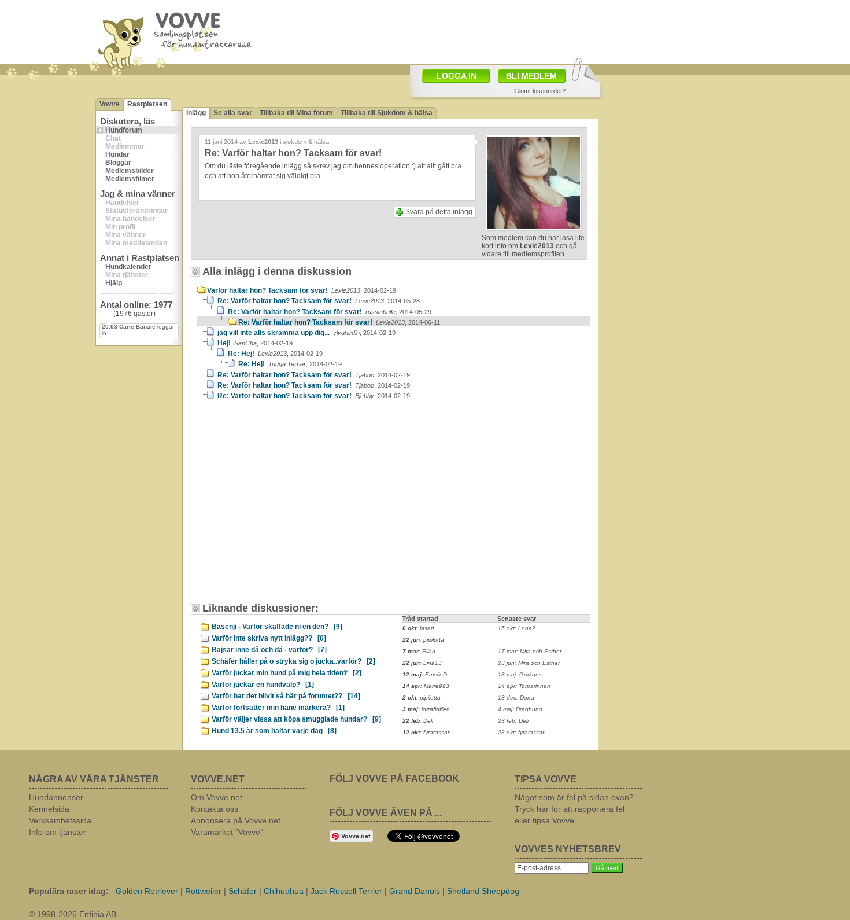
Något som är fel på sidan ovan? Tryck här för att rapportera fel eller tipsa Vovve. (574, 809)
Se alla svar (232, 113)
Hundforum (123, 130)
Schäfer (242, 891)
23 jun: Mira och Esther (529, 663)
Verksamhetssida (60, 820)
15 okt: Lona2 (516, 628)
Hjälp (113, 283)
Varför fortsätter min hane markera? (278, 708)
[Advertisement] (295, 507)
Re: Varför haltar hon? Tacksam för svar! (318, 301)
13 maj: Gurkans (520, 674)
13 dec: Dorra (516, 697)
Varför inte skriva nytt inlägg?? (269, 638)
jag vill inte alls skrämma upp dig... (306, 333)
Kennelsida (49, 809)
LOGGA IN (456, 75)
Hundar (117, 154)
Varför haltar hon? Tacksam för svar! (301, 290)
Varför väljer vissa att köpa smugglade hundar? (296, 719)
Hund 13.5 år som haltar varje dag (274, 731)
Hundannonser (56, 797)
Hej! (255, 343)
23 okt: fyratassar (521, 732)
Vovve (109, 104)
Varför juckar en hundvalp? (263, 684)
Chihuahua (284, 891)
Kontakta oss (214, 809)
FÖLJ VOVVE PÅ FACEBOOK (394, 778)
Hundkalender (128, 267)
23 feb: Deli (513, 720)
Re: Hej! (275, 353)
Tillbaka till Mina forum (296, 113)
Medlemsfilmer (129, 179)
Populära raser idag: (69, 891)
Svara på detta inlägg (438, 212)
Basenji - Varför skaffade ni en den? (277, 627)
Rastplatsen (147, 104)
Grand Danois (414, 891)
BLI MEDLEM (531, 75)
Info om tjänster (57, 832)
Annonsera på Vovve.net (235, 820)
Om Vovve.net (216, 797)
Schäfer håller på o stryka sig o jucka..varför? (293, 661)
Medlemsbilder (129, 171)
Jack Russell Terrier (346, 891)
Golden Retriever (147, 891)
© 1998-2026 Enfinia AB (72, 914)
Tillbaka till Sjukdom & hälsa (387, 113)
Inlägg (196, 113)
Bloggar (118, 163)
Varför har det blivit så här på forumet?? (286, 696)
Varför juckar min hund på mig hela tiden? (286, 673)
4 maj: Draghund (520, 709)
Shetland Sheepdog (483, 891)
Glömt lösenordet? (540, 90)
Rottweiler (203, 891)
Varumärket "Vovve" (227, 832)
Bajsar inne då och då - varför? (269, 650)
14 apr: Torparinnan (524, 686)
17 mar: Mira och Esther (529, 651)
